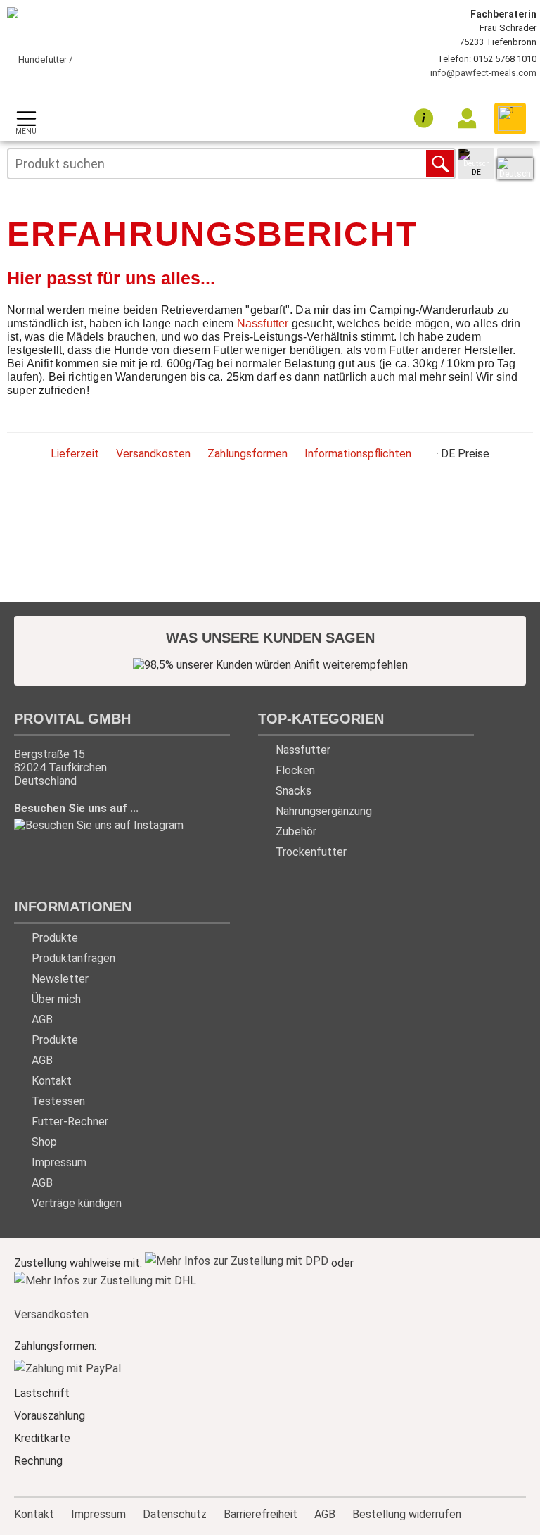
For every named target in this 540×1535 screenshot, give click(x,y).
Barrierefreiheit (260, 1513)
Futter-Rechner (70, 1121)
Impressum (59, 1162)
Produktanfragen (73, 958)
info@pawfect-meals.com (483, 73)
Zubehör (296, 831)
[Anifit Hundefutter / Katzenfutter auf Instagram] (99, 827)
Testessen (58, 1101)
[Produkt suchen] (440, 163)
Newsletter (60, 978)
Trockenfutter (311, 852)
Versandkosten (153, 453)
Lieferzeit (75, 453)
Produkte (55, 938)
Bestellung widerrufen (406, 1514)
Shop (44, 1142)
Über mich (56, 999)
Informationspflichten (357, 453)
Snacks (293, 790)
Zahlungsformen (247, 453)
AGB (42, 1019)
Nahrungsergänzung (324, 811)
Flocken (295, 770)
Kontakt (52, 1080)
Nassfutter (263, 323)
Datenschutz (175, 1513)
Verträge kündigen (77, 1203)
